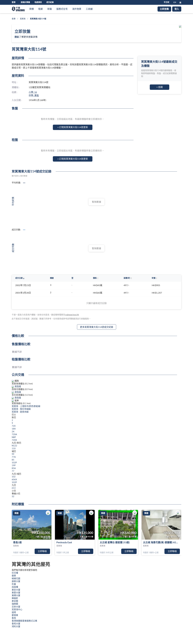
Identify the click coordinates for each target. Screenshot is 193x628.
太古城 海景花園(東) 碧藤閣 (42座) (161, 542)
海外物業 (76, 9)
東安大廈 (16, 590)
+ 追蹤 (159, 87)
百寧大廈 (16, 607)
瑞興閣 (15, 604)
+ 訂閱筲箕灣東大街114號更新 (72, 127)
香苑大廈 (16, 624)
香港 (13, 19)
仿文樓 (15, 573)
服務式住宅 (62, 9)
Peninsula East (64, 542)
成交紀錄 (50, 2)
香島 (14, 618)
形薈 (14, 584)
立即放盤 (164, 9)
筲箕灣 (22, 19)
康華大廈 (16, 581)
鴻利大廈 (16, 626)
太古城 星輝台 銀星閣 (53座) (115, 542)
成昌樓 (15, 587)
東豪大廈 (16, 593)
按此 (17, 37)
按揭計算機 (25, 2)
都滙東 (15, 615)
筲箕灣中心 (17, 610)
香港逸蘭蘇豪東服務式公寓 (24, 621)
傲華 (14, 576)
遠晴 (14, 612)
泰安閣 (15, 601)
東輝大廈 (16, 595)
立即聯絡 (42, 551)
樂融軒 (15, 598)
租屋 (40, 9)
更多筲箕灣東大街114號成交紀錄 (96, 327)
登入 (176, 9)
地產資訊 (38, 2)
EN (175, 2)
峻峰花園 (16, 579)
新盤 (49, 9)
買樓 (31, 9)
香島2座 (17, 542)
